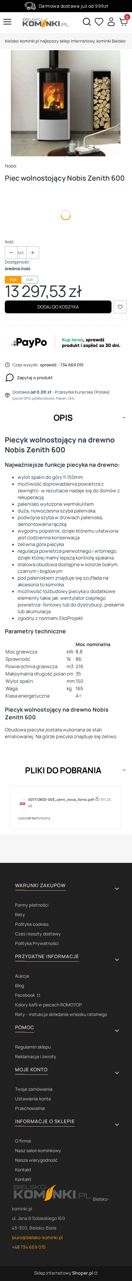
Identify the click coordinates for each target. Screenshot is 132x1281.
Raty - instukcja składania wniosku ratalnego (61, 1014)
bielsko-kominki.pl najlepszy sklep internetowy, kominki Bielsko (65, 41)
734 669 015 (33, 1247)
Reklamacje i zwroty (35, 1056)
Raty (20, 914)
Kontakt (23, 1170)
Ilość (9, 242)
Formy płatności (31, 905)
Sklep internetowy (63, 1273)
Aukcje (22, 976)
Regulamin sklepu (33, 1047)
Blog (19, 985)
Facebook (25, 995)
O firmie (23, 1141)
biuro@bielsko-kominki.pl (37, 1237)
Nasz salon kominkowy (38, 1150)
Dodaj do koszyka (58, 307)
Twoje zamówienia (34, 1089)
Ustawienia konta (33, 1099)
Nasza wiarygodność (36, 1160)
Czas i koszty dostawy (38, 934)
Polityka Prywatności (37, 943)
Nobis (10, 166)
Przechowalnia (30, 1108)
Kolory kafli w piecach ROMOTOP (48, 1005)
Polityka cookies (31, 924)
